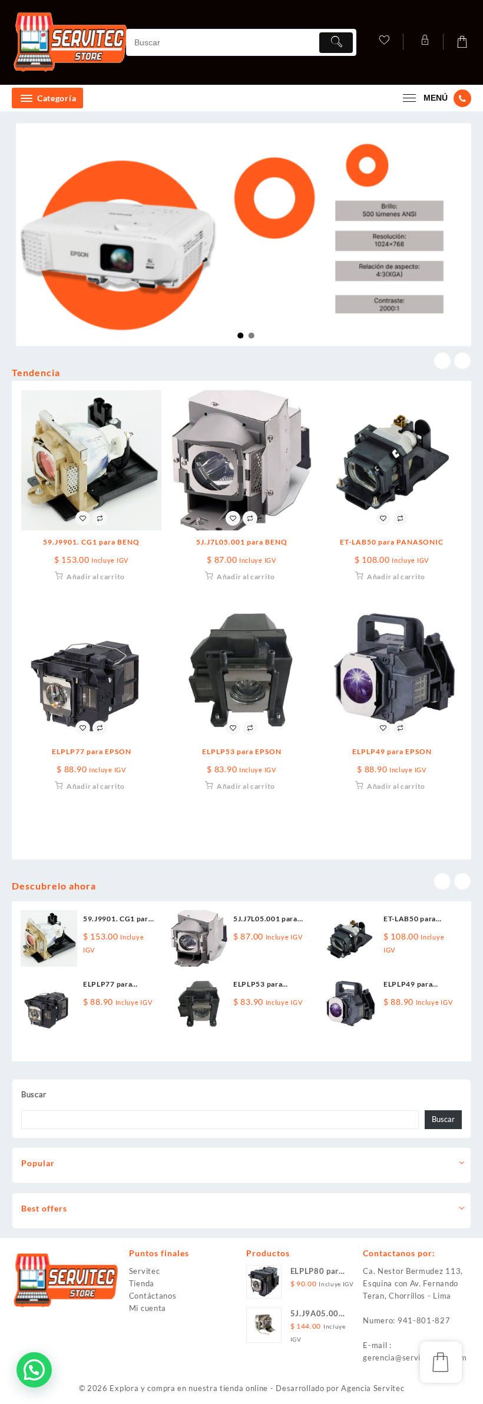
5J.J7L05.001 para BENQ (241, 541)
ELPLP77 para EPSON (91, 751)
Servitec (144, 1271)
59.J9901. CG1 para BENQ (91, 541)
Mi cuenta (147, 1308)
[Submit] (336, 42)
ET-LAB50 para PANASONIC (392, 541)
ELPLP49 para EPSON (392, 751)
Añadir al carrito (96, 576)
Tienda (141, 1283)
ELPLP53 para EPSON (242, 751)
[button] (34, 1370)
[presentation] (442, 361)
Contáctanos (153, 1295)
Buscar (34, 1094)
